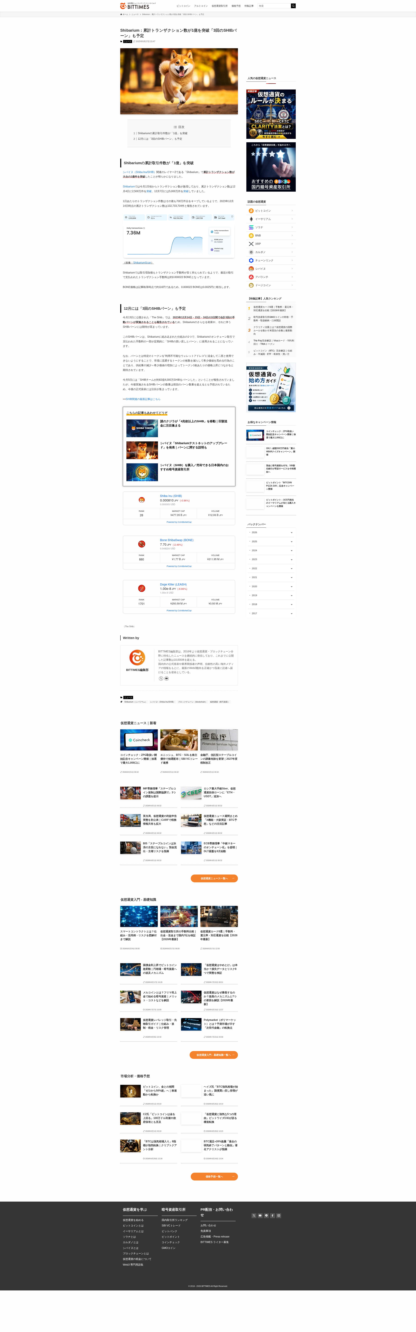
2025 (254, 541)
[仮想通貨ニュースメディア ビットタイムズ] (134, 6)
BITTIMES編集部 (137, 670)
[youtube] (166, 678)
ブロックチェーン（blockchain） (192, 702)
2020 (254, 586)
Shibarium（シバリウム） (135, 702)
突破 (149, 191)
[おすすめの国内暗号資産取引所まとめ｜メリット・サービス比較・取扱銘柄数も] (271, 191)
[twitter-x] (161, 678)
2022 (254, 568)
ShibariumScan (142, 262)
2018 (254, 604)
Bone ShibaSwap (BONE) (177, 540)
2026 (254, 532)
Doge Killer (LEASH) (173, 584)
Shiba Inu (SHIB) (171, 496)
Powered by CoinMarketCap (179, 521)
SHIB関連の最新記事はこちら (143, 399)
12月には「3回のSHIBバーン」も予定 (160, 138)
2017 (254, 613)
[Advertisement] (271, 48)
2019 (254, 595)
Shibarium (129, 186)
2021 (254, 577)
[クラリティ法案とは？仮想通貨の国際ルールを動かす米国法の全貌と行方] (271, 138)
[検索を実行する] (293, 5)
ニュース (127, 41)
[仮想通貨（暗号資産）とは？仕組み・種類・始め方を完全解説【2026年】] (271, 411)
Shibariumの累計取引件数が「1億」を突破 (163, 133)
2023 (254, 559)
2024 (254, 550)
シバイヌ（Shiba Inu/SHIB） (139, 172)
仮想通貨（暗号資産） (220, 702)
